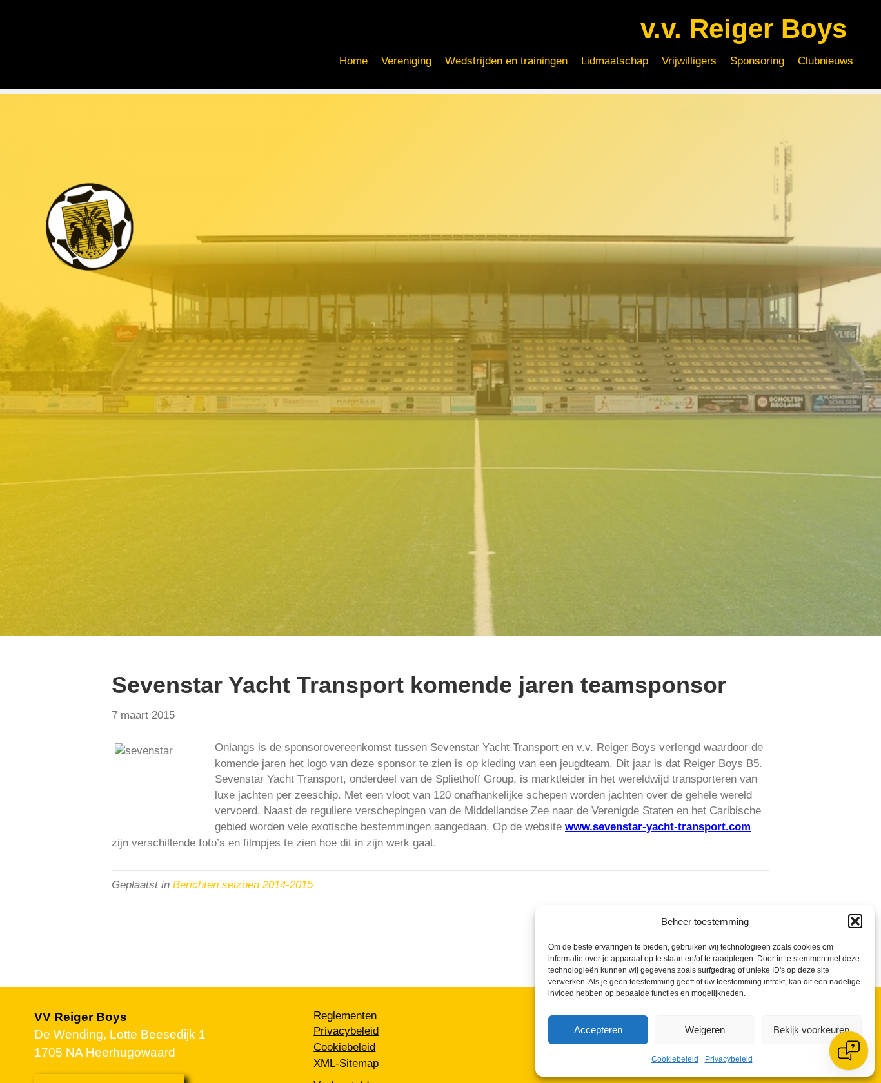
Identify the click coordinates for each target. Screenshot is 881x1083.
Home (353, 61)
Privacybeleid (729, 1059)
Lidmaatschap (614, 61)
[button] (855, 921)
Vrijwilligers (689, 61)
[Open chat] (848, 1050)
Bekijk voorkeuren (811, 1029)
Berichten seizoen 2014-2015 (243, 885)
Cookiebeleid (674, 1059)
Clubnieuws (825, 61)
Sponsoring (757, 61)
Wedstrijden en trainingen (506, 61)
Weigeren (705, 1029)
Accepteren (598, 1029)
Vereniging (406, 61)
